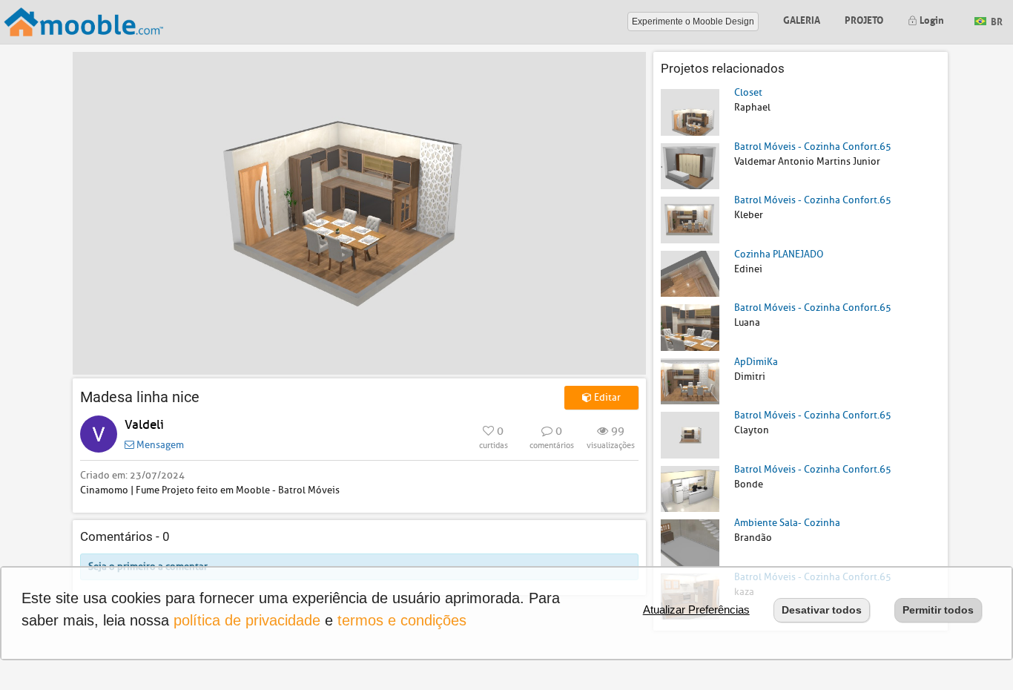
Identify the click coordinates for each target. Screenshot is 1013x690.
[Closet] (690, 111)
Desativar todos (822, 610)
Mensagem (159, 444)
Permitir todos (938, 610)
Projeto (864, 19)
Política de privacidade (247, 620)
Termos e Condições (401, 620)
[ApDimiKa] (690, 380)
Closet (748, 92)
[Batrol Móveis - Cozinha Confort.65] (690, 165)
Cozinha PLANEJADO (778, 254)
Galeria (801, 19)
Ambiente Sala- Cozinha (787, 522)
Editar (606, 397)
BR (996, 20)
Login (930, 19)
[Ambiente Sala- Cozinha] (690, 542)
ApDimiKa (756, 361)
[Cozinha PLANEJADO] (690, 272)
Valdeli (144, 425)
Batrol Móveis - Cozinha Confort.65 (812, 146)
